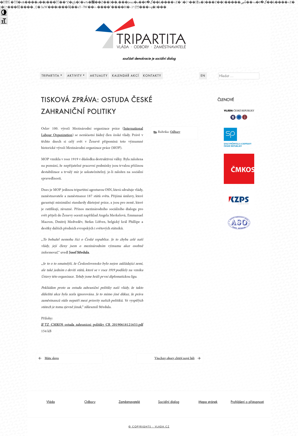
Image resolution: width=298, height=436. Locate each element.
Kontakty (152, 75)
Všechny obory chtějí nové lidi (174, 358)
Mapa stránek (208, 402)
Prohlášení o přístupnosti (247, 402)
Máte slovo (52, 358)
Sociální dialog (168, 402)
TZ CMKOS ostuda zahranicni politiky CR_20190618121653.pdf (93, 325)
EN (203, 75)
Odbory (175, 132)
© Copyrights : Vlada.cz (149, 426)
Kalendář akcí (125, 75)
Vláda (50, 402)
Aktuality (99, 75)
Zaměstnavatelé (129, 402)
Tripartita (50, 75)
